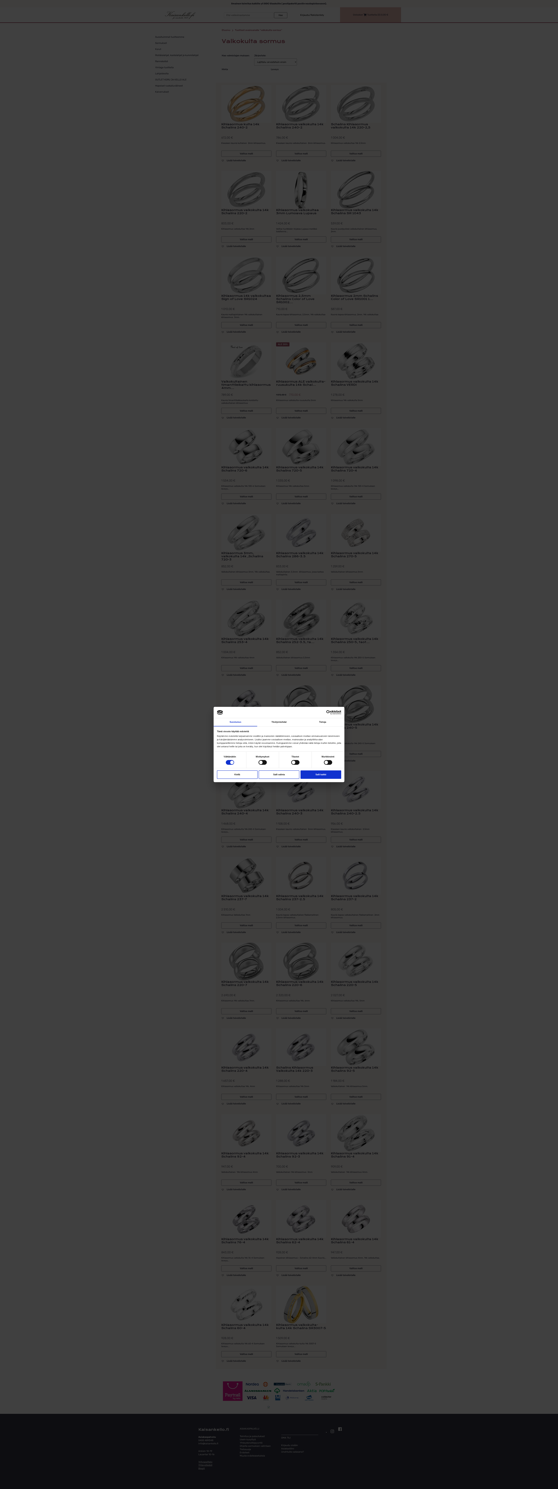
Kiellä (237, 774)
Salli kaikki (320, 774)
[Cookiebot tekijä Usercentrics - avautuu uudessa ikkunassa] (328, 712)
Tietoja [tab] (322, 722)
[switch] (263, 762)
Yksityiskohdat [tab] (279, 722)
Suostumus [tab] (235, 722)
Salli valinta (279, 774)
